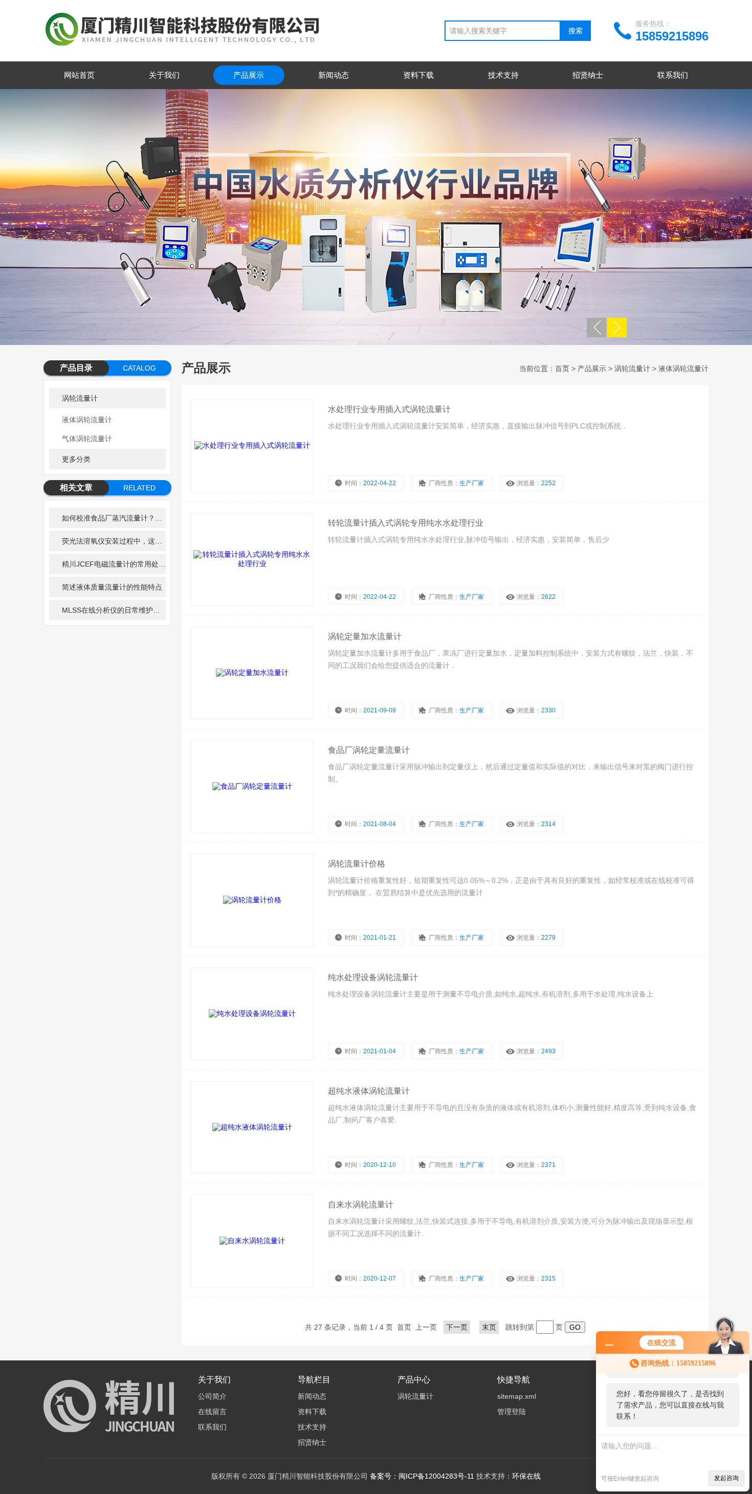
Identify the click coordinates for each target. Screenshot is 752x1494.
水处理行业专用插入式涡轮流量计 (389, 409)
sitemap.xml (516, 1396)
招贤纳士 (587, 75)
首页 (562, 368)
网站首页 (79, 75)
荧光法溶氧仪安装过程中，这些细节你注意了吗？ (114, 541)
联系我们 (672, 75)
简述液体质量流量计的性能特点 (112, 587)
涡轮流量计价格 (356, 863)
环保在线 (526, 1476)
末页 (489, 1327)
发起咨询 (726, 1478)
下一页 (457, 1327)
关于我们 (164, 75)
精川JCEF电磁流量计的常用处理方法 (114, 564)
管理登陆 (511, 1412)
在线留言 (212, 1412)
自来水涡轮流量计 (360, 1204)
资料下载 (418, 75)
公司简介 (212, 1396)
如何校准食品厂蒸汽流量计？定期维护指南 (114, 518)
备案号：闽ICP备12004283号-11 (422, 1476)
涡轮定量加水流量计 (365, 636)
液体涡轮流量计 (87, 420)
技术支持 (503, 75)
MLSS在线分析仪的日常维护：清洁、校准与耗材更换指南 (114, 610)
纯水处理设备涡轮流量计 (373, 977)
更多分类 (76, 459)
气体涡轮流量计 (87, 439)
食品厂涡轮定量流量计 (369, 750)
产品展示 (248, 75)
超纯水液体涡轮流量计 (369, 1091)
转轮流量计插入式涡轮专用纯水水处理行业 (405, 522)
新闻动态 (333, 75)
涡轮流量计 (80, 398)
